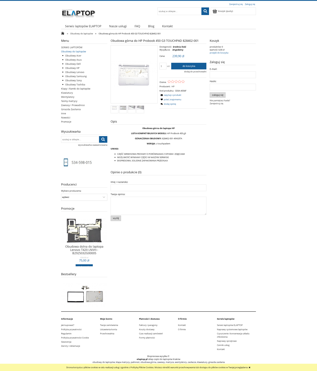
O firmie (182, 329)
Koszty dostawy (147, 329)
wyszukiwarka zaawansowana (92, 144)
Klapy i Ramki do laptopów (75, 88)
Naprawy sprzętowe (227, 340)
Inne (63, 113)
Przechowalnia (107, 333)
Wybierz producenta (71, 191)
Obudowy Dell (73, 63)
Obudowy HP (72, 68)
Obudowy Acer (73, 55)
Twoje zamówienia (109, 325)
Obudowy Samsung (76, 76)
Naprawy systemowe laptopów (232, 329)
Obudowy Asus (73, 59)
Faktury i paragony (148, 325)
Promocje (66, 121)
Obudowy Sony (73, 80)
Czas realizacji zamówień (151, 333)
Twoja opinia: (118, 194)
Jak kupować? (67, 325)
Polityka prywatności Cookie (75, 337)
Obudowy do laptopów (73, 51)
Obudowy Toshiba (75, 84)
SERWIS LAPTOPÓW (71, 47)
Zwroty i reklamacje (70, 345)
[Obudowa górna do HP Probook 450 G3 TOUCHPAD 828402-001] (114, 107)
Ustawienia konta (108, 329)
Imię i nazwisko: (119, 182)
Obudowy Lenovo (74, 72)
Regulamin (66, 333)
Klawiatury (67, 92)
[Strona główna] (78, 13)
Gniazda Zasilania (71, 109)
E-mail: (213, 69)
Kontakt (182, 325)
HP (173, 86)
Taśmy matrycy (69, 101)
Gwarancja (66, 341)
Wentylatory (67, 96)
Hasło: (213, 81)
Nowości (65, 117)
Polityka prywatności (71, 329)
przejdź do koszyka (219, 52)
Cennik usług (223, 345)
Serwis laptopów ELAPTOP (230, 325)
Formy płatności (147, 337)
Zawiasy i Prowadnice (73, 105)
